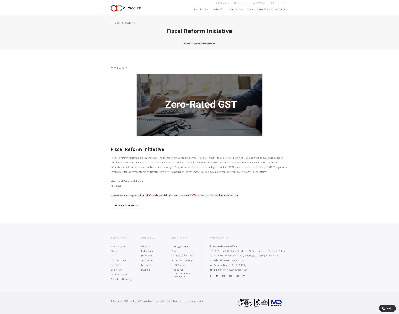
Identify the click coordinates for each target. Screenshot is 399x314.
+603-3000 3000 (237, 265)
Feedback (146, 265)
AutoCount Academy (181, 260)
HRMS (114, 255)
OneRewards (117, 269)
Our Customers (148, 260)
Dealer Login (278, 3)
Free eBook (177, 269)
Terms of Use (180, 301)
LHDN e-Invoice (119, 274)
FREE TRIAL (260, 3)
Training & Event (179, 246)
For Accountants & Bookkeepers (266, 9)
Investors (145, 269)
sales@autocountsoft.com (234, 269)
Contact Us (242, 3)
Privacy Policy (196, 301)
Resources (234, 9)
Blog (173, 250)
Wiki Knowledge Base (182, 255)
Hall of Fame (147, 250)
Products (200, 9)
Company (217, 9)
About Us (145, 246)
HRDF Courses (178, 265)
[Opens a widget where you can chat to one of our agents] (387, 308)
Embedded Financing (121, 279)
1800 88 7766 (237, 260)
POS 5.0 (115, 250)
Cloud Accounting (119, 260)
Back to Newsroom (124, 22)
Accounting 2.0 (118, 246)
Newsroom (146, 255)
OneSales (115, 265)
